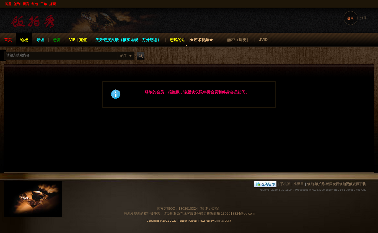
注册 (363, 18)
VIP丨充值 (78, 39)
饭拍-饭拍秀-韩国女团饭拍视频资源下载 (336, 184)
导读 (40, 39)
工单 (43, 4)
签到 (17, 4)
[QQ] (265, 184)
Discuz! (219, 220)
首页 (8, 39)
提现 (52, 4)
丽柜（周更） (238, 39)
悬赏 (57, 39)
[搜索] (139, 56)
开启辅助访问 (372, 3)
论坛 (24, 39)
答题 (8, 4)
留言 (26, 4)
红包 (35, 4)
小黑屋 (299, 184)
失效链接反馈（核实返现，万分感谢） (128, 39)
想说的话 (177, 39)
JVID (263, 39)
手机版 (285, 184)
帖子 (123, 56)
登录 (350, 18)
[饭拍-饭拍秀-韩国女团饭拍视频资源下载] (33, 29)
